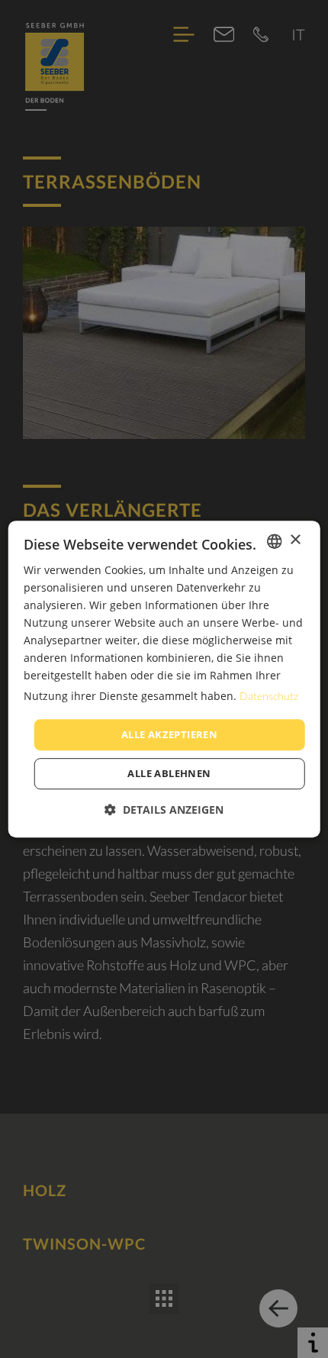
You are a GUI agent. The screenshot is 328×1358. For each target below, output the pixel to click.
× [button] (295, 540)
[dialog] (164, 679)
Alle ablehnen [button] (169, 773)
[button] (164, 809)
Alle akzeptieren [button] (169, 734)
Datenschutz (269, 695)
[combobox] (273, 541)
